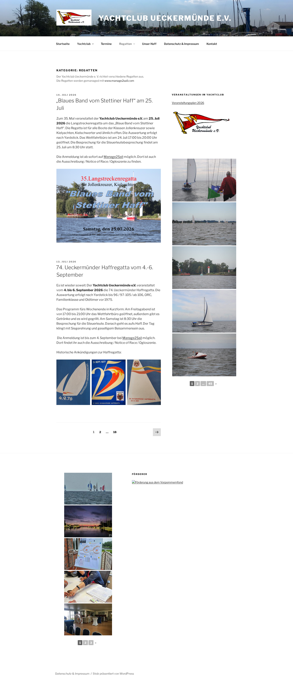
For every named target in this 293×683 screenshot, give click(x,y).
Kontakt (211, 43)
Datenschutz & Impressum (181, 43)
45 (210, 383)
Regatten (125, 43)
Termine (106, 43)
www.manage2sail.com (119, 80)
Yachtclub (83, 43)
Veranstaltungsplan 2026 (188, 102)
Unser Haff (149, 43)
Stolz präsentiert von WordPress (113, 673)
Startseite (63, 43)
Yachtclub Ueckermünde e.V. (165, 18)
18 (116, 432)
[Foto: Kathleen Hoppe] (204, 180)
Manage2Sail (113, 157)
